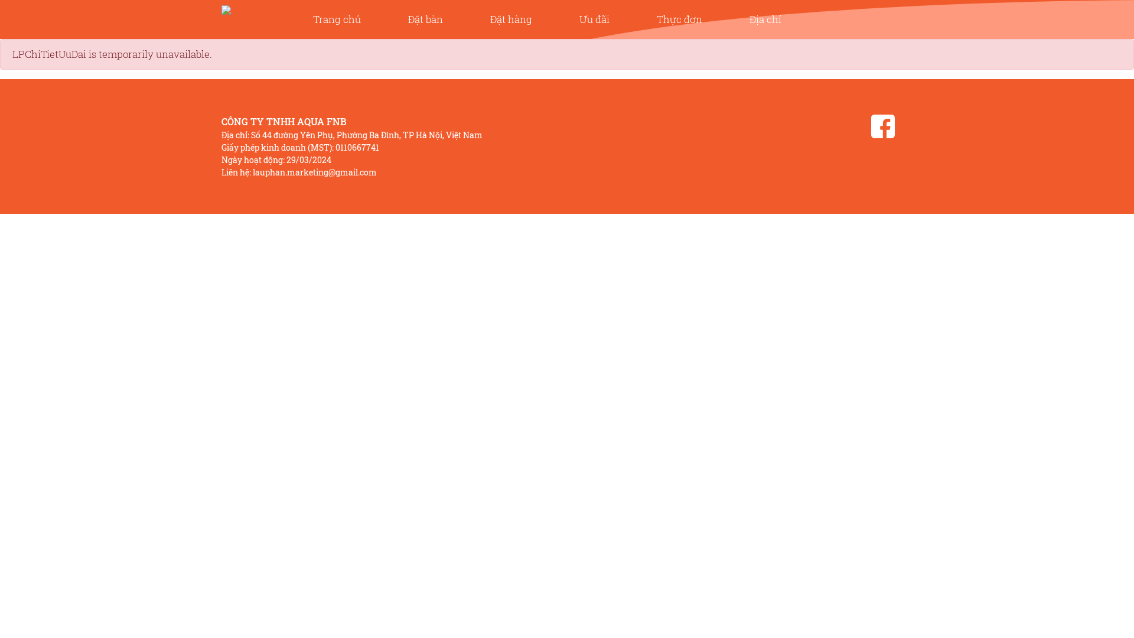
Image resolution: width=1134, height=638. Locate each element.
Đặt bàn (425, 19)
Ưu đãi (594, 19)
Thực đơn (679, 19)
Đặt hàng (511, 19)
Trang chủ (337, 19)
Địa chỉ (765, 19)
